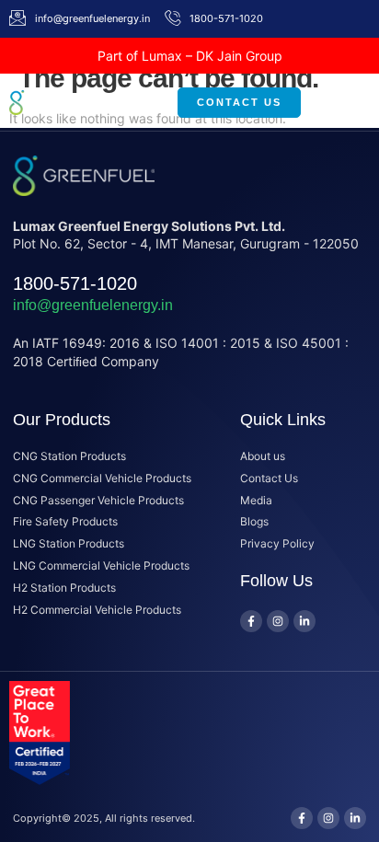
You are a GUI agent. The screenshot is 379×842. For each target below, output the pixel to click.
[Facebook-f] (251, 621)
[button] (335, 102)
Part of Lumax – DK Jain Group (190, 55)
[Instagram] (278, 621)
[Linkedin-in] (304, 621)
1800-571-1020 (75, 283)
